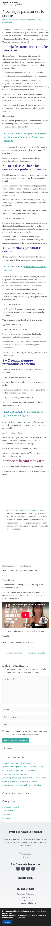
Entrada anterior (13, 653)
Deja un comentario (10, 20)
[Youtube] (28, 869)
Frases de (6, 814)
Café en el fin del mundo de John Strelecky (24, 511)
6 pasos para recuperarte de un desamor (18, 763)
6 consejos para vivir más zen (14, 774)
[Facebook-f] (23, 869)
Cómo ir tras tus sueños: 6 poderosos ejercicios (21, 785)
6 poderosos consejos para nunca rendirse (19, 770)
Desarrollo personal (28, 20)
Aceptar (7, 922)
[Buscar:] (25, 748)
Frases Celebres (8, 811)
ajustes (22, 918)
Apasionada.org (11, 2)
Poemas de (6, 818)
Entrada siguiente (37, 653)
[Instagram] (18, 869)
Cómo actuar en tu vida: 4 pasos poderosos (19, 781)
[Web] (25, 725)
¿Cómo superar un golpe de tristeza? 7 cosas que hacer (24, 778)
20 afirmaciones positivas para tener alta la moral (22, 767)
